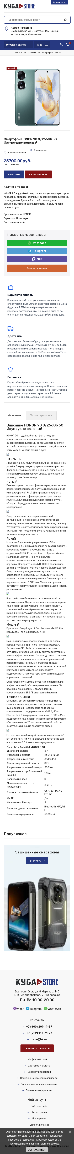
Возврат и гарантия (39, 1071)
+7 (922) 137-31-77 (39, 1033)
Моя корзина (38, 1118)
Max (39, 258)
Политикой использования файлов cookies (34, 1143)
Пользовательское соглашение (39, 1084)
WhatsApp (54, 1009)
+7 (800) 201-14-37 (39, 1026)
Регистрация (39, 1112)
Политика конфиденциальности (38, 1078)
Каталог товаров (16, 45)
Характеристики (41, 415)
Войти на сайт (38, 1106)
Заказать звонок (37, 268)
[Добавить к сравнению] (37, 150)
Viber (20, 1009)
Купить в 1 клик (38, 174)
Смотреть (35, 861)
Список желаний (39, 1124)
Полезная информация (39, 1090)
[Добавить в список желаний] (15, 152)
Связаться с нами (35, 1048)
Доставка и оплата (39, 1065)
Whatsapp (39, 243)
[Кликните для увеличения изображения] (37, 97)
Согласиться (37, 1149)
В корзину (14, 174)
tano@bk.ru (39, 1039)
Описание (14, 415)
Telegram (39, 251)
